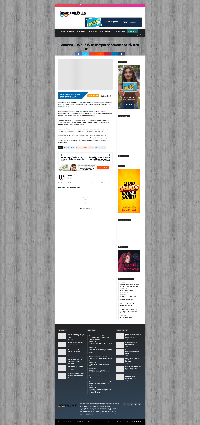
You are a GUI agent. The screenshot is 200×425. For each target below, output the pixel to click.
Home (84, 41)
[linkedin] (114, 54)
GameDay (90, 421)
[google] (92, 54)
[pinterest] (107, 54)
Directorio (117, 5)
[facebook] (78, 54)
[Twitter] (72, 5)
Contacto (112, 5)
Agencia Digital (106, 421)
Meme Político (126, 421)
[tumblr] (121, 54)
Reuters (91, 111)
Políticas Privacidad (125, 5)
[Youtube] (75, 5)
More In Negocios (75, 187)
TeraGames (113, 421)
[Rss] (80, 5)
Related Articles (63, 187)
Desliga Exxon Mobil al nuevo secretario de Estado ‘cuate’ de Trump (72, 158)
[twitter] (85, 54)
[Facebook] (69, 5)
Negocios (89, 41)
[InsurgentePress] (74, 9)
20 (127, 339)
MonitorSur (119, 421)
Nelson (90, 49)
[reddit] (100, 54)
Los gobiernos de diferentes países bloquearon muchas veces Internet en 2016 (99, 158)
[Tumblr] (77, 5)
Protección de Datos (136, 5)
